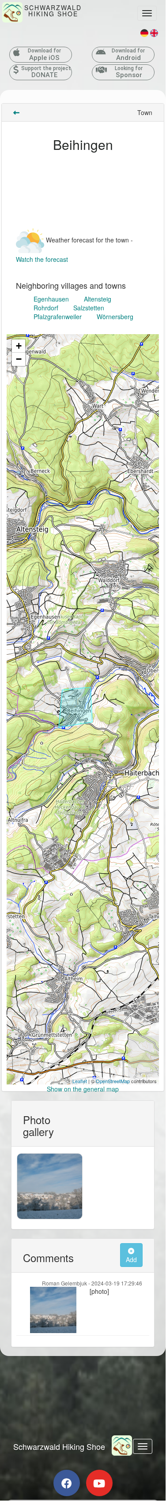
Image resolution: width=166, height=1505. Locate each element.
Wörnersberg (115, 316)
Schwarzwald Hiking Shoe (59, 1446)
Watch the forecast (42, 259)
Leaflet (79, 1080)
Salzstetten (88, 307)
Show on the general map (83, 1088)
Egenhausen (51, 298)
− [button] (19, 359)
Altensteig (97, 298)
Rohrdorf (46, 307)
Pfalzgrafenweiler (58, 316)
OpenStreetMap (113, 1080)
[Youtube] (99, 1483)
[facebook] (66, 1483)
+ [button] (19, 345)
